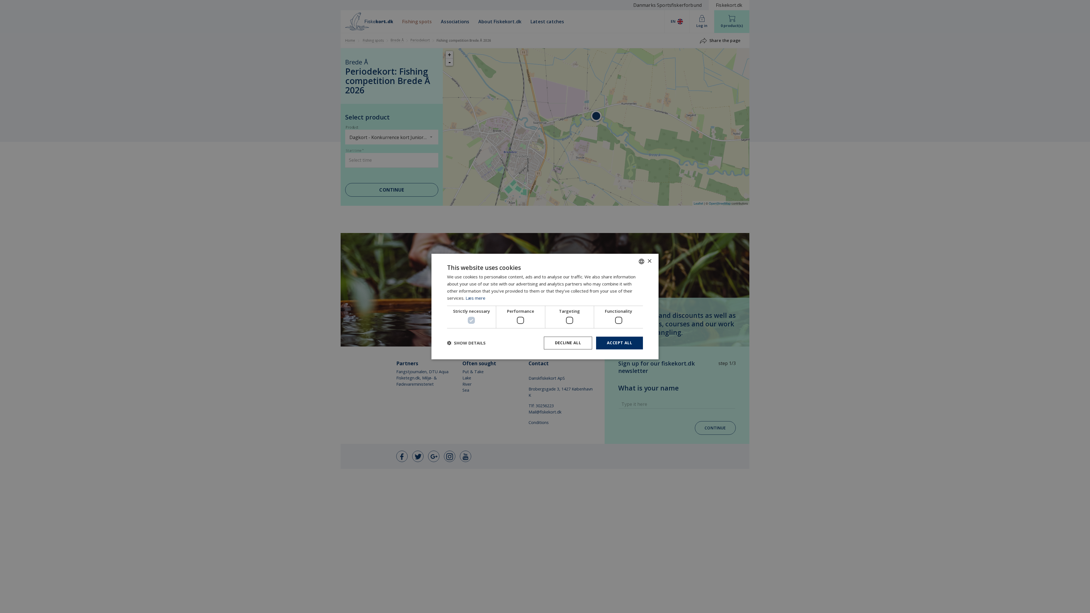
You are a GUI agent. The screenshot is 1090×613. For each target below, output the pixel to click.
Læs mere (475, 298)
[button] (466, 343)
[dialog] (545, 306)
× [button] (649, 261)
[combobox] (641, 261)
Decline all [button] (568, 342)
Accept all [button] (619, 342)
